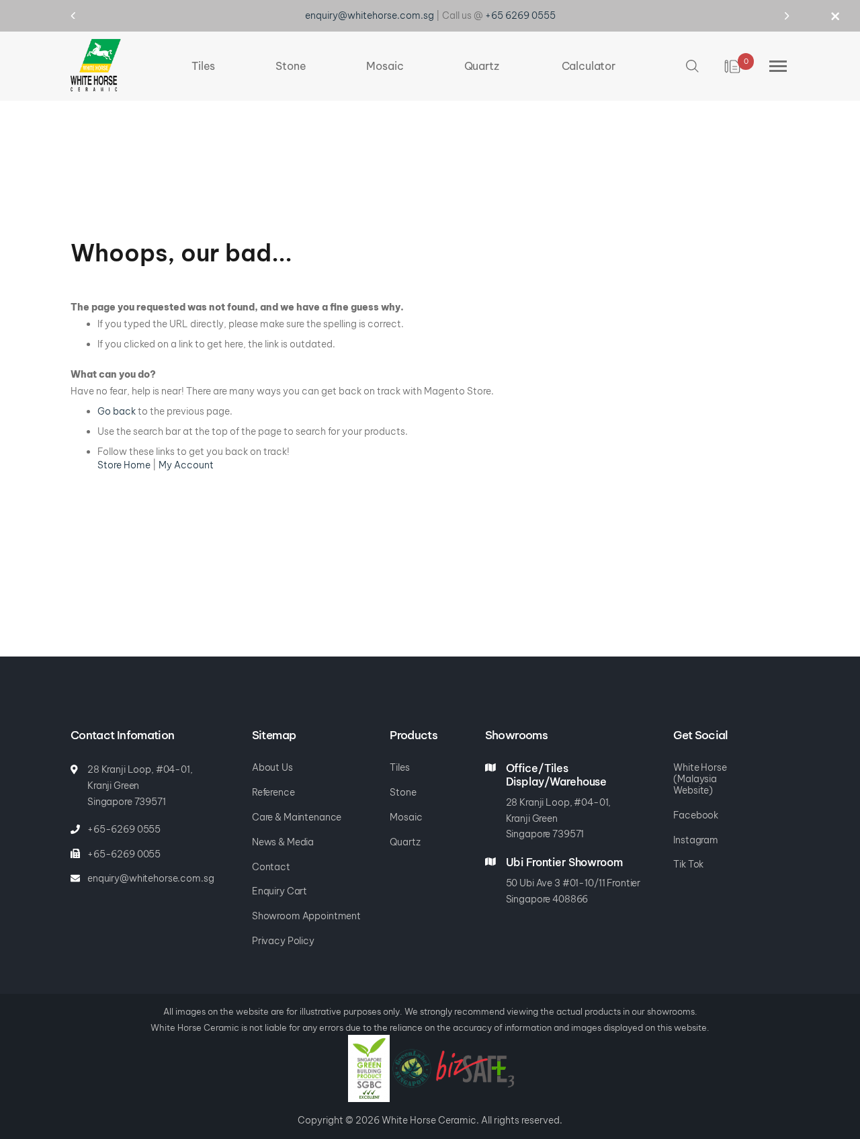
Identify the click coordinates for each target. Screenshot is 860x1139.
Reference (273, 792)
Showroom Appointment (306, 916)
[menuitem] (203, 66)
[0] (733, 66)
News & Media (283, 842)
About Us (272, 767)
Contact (271, 867)
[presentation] (86, 15)
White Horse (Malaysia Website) (699, 778)
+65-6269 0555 (124, 829)
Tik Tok (688, 864)
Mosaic (406, 817)
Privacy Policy (283, 941)
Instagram (695, 840)
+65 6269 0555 (520, 15)
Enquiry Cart (279, 891)
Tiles (399, 767)
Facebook (695, 815)
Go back (116, 411)
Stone (403, 792)
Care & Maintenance (296, 817)
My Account (186, 465)
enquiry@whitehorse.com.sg (369, 15)
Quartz (405, 842)
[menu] (403, 66)
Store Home (123, 465)
